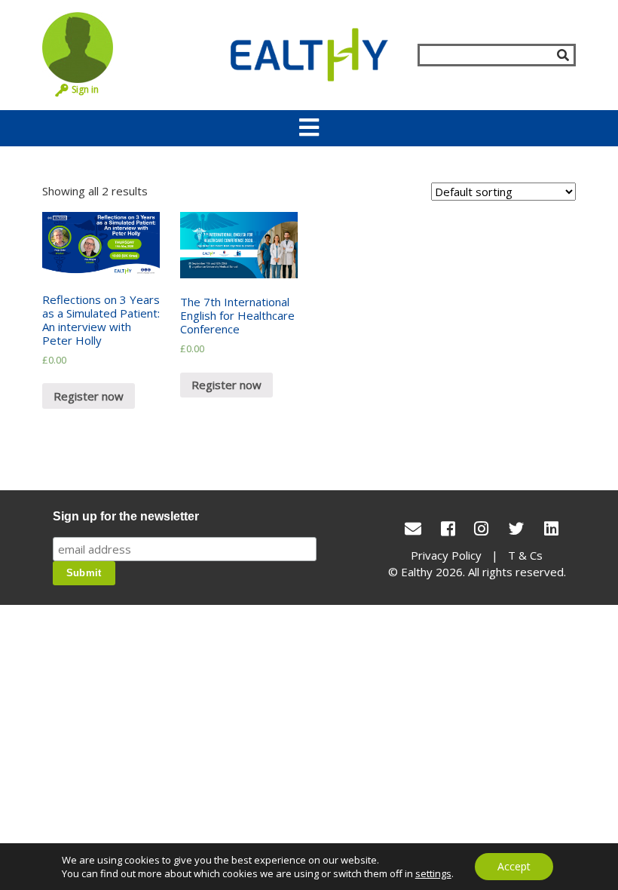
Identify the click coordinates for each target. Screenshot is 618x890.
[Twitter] (516, 528)
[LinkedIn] (551, 528)
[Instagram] (481, 528)
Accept (514, 866)
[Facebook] (448, 528)
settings (433, 873)
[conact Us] (413, 528)
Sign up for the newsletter (126, 516)
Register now (89, 396)
